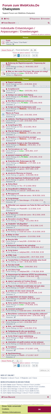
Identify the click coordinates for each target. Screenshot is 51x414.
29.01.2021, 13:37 (31, 151)
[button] (15, 55)
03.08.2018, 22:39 (37, 252)
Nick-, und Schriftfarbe (16, 326)
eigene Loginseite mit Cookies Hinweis (22, 281)
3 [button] (23, 55)
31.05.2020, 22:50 (32, 180)
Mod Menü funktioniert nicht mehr (20, 101)
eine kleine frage (14, 270)
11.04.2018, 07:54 (30, 328)
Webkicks (22, 109)
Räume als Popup (12, 113)
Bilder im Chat (13, 235)
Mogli (21, 338)
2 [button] (21, 55)
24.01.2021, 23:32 (36, 157)
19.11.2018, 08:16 (32, 221)
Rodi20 (21, 355)
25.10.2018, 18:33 (39, 231)
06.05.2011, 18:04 (31, 73)
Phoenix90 (23, 209)
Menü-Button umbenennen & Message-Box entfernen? (27, 314)
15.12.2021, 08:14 (30, 127)
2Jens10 (22, 191)
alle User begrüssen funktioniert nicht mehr (24, 178)
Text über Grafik (14, 265)
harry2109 (22, 241)
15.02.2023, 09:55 (36, 103)
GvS (21, 84)
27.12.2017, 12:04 (32, 349)
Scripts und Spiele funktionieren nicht (22, 107)
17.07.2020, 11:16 (34, 163)
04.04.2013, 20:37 (32, 67)
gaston (21, 169)
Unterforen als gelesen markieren (40, 34)
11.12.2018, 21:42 (34, 209)
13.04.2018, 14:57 (30, 322)
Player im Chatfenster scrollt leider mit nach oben (26, 286)
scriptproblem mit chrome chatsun (20, 297)
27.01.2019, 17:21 (37, 200)
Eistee (21, 349)
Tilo (20, 186)
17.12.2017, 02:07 (32, 355)
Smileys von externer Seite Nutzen (20, 95)
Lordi (21, 115)
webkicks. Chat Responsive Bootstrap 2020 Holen (26, 119)
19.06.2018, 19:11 (31, 267)
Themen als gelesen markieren (21, 52)
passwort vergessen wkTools (18, 155)
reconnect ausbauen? (16, 309)
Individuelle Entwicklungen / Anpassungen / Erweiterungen (19, 30)
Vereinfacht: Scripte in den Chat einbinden (23, 143)
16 (41, 86)
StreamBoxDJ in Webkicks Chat (19, 189)
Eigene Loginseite (14, 82)
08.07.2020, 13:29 (32, 169)
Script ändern (13, 250)
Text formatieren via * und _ (18, 149)
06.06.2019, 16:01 (39, 195)
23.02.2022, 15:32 (31, 121)
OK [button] (39, 409)
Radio (8, 41)
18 (46, 86)
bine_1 (21, 67)
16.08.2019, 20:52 (30, 84)
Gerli (21, 262)
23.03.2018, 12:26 (34, 333)
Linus (21, 73)
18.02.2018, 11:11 (39, 344)
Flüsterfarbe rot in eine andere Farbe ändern (24, 167)
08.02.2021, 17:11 (34, 145)
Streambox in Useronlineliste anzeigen (22, 137)
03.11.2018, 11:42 (37, 225)
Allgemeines (18, 75)
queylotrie (22, 236)
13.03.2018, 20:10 (31, 338)
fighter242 (22, 333)
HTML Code (12, 255)
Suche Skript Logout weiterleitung (20, 336)
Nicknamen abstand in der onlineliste (21, 245)
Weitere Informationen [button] (11, 412)
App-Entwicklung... (15, 353)
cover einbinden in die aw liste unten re (22, 320)
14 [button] (34, 55)
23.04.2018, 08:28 (39, 315)
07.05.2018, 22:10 (32, 288)
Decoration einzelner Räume (18, 219)
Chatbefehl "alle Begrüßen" (18, 224)
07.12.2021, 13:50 (34, 133)
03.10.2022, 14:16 (34, 109)
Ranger (21, 221)
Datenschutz (40, 404)
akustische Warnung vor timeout (20, 173)
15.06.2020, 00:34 (32, 175)
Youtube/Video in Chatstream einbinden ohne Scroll (27, 260)
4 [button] (26, 55)
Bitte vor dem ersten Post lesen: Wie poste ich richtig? (28, 71)
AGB (33, 404)
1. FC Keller (23, 97)
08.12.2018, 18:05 (39, 215)
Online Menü (12, 184)
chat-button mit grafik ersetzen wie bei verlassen (26, 342)
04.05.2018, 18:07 (34, 299)
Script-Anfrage (13, 198)
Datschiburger (24, 200)
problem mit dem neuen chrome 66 (21, 291)
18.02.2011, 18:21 (31, 91)
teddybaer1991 (24, 247)
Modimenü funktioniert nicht (18, 230)
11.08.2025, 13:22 (36, 97)
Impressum (26, 404)
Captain (22, 276)
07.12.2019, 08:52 (30, 186)
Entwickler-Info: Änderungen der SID (21, 161)
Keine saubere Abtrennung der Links (21, 303)
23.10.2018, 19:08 (34, 236)
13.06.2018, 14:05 (32, 276)
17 (43, 86)
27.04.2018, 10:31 (31, 305)
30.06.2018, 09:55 (30, 262)
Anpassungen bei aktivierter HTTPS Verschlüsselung (27, 274)
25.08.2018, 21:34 (34, 241)
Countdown (12, 347)
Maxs (21, 91)
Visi (20, 127)
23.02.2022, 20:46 (31, 115)
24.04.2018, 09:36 (39, 311)
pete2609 (22, 299)
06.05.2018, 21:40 (36, 293)
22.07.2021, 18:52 (34, 139)
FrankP (21, 288)
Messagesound (13, 194)
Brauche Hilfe (13, 239)
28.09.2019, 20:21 (33, 191)
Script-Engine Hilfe (15, 125)
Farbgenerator (13, 213)
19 (48, 86)
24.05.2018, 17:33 (35, 283)
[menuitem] (6, 18)
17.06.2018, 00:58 (37, 271)
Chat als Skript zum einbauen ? (19, 131)
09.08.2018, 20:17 (37, 247)
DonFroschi (23, 283)
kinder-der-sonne (25, 195)
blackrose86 (23, 293)
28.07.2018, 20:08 (37, 257)
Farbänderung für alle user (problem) (21, 331)
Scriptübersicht (13, 89)
